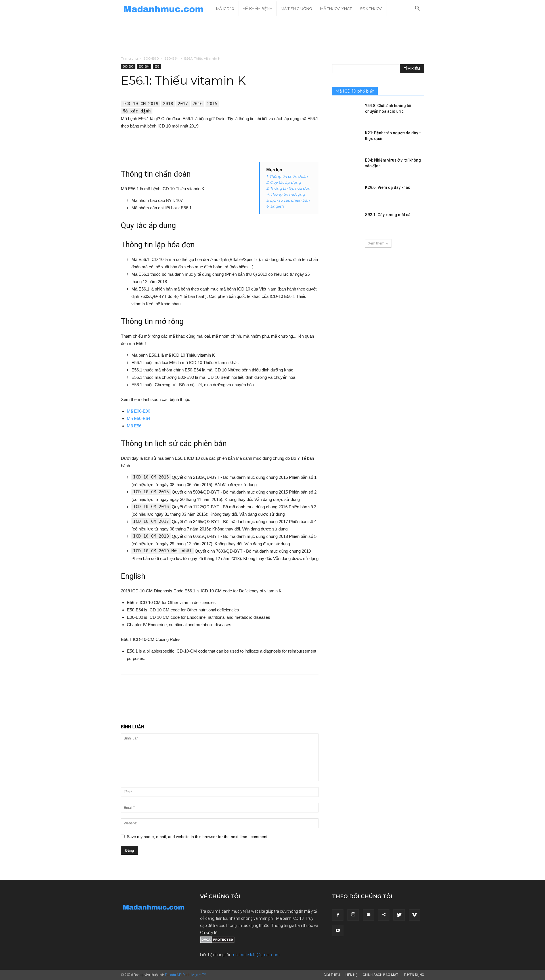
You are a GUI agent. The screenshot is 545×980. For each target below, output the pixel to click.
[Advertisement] (272, 37)
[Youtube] (337, 930)
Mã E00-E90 (138, 411)
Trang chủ (129, 58)
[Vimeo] (414, 915)
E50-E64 (171, 58)
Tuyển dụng (414, 975)
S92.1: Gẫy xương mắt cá (387, 214)
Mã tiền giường (296, 8)
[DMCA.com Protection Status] (217, 941)
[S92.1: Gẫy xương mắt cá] (346, 222)
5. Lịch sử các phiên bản (288, 200)
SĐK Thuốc (371, 8)
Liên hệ (351, 975)
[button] (417, 9)
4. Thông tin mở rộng (285, 194)
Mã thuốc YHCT (336, 8)
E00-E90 (151, 58)
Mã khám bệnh (257, 8)
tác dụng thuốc (256, 925)
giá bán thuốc (301, 925)
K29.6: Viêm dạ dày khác (387, 187)
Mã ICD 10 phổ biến (355, 91)
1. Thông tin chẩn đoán (287, 176)
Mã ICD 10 (225, 8)
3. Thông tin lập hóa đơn (288, 188)
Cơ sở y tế (208, 932)
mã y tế (310, 911)
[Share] (383, 915)
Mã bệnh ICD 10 (290, 918)
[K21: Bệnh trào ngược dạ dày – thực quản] (346, 140)
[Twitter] (399, 915)
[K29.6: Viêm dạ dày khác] (346, 194)
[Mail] (368, 915)
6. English (275, 206)
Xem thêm (376, 243)
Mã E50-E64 (138, 418)
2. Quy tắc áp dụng (283, 182)
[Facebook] (337, 915)
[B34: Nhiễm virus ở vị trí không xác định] (346, 167)
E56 (157, 66)
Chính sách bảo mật (380, 975)
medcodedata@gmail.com (256, 954)
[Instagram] (353, 915)
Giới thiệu (332, 975)
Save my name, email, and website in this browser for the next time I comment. (198, 836)
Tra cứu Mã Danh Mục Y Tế (185, 975)
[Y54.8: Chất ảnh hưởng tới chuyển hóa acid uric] (346, 113)
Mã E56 (134, 425)
